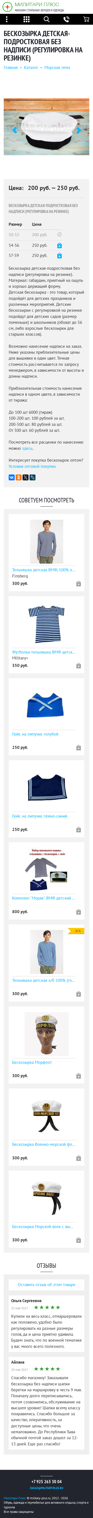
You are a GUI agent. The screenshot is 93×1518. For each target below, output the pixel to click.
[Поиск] (47, 19)
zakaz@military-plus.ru (46, 1488)
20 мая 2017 (19, 1370)
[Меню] (7, 19)
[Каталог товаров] (27, 19)
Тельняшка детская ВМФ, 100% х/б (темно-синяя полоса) (44, 570)
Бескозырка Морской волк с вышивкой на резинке (44, 1226)
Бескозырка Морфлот (32, 1062)
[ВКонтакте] (12, 477)
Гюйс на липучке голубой (35, 734)
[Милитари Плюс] (7, 7)
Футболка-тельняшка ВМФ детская (44, 652)
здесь (27, 448)
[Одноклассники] (19, 477)
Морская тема (57, 67)
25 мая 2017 (19, 1308)
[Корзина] (86, 19)
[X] (26, 477)
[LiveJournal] (32, 477)
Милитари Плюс (37, 4)
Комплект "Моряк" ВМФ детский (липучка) (44, 898)
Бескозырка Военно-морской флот (44, 1144)
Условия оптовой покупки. (33, 466)
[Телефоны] (66, 19)
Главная (11, 67)
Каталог (31, 67)
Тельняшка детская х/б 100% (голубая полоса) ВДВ (44, 980)
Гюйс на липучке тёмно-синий (39, 816)
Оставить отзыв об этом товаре (46, 1284)
